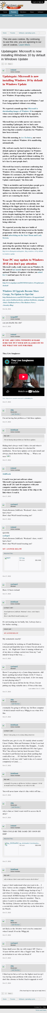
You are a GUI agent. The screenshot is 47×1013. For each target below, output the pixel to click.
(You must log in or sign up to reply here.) (33, 990)
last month (16, 269)
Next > (10, 64)
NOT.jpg (22, 558)
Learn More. (24, 44)
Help (44, 1007)
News (32, 12)
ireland (13, 70)
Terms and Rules (41, 1010)
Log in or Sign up (38, 2)
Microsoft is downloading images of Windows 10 (20, 110)
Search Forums (7, 15)
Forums (13, 12)
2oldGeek (14, 430)
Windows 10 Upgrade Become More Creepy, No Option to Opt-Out (21, 292)
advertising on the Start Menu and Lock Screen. (22, 236)
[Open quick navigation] (44, 33)
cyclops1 (14, 504)
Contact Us (38, 1007)
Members (23, 12)
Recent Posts (19, 15)
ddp (12, 410)
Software (40, 12)
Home (5, 12)
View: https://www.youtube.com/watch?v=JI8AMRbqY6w (18, 398)
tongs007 (14, 317)
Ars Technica (26, 137)
